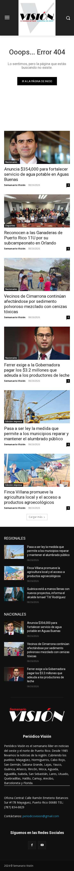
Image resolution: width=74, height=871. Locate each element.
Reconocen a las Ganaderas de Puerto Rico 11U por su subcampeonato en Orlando (33, 237)
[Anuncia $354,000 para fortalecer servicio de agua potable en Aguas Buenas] (37, 147)
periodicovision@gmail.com (41, 816)
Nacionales (11, 162)
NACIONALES (15, 614)
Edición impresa (13, 421)
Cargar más (35, 517)
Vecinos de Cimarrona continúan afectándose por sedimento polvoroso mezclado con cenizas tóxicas (35, 304)
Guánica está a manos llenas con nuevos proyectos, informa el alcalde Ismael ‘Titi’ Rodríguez (48, 593)
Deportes (10, 225)
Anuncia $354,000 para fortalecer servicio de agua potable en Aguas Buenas (36, 174)
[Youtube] (42, 845)
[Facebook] (32, 845)
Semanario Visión (14, 184)
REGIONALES (14, 538)
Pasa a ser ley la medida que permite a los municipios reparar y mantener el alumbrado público (36, 433)
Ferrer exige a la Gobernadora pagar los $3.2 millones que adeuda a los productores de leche (36, 370)
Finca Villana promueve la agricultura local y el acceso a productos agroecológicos (32, 497)
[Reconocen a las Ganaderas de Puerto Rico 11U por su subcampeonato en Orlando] (37, 210)
